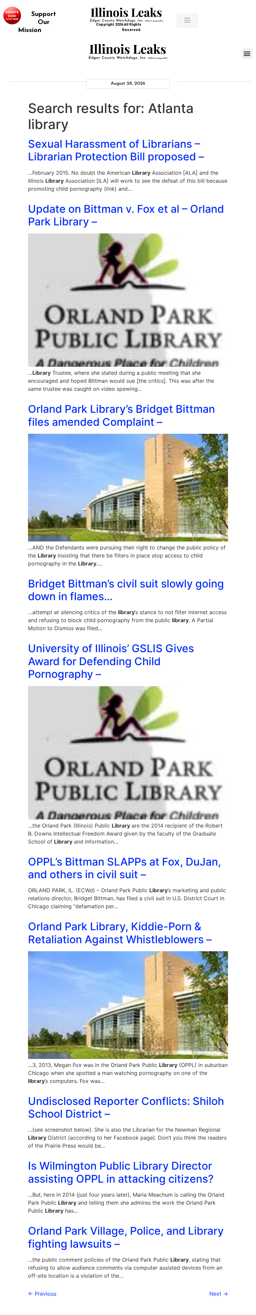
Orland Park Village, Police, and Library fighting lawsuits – (126, 1237)
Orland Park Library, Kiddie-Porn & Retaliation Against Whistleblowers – (120, 933)
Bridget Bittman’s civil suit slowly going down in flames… (126, 590)
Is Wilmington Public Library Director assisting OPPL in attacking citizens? (121, 1172)
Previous (42, 1293)
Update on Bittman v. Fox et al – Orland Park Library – (126, 215)
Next (218, 1293)
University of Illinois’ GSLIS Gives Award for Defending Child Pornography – (111, 661)
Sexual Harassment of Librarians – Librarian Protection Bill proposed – (116, 150)
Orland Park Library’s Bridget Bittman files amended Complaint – (121, 415)
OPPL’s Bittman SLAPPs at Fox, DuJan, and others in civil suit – (124, 868)
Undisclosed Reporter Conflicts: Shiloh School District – (126, 1107)
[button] (247, 53)
